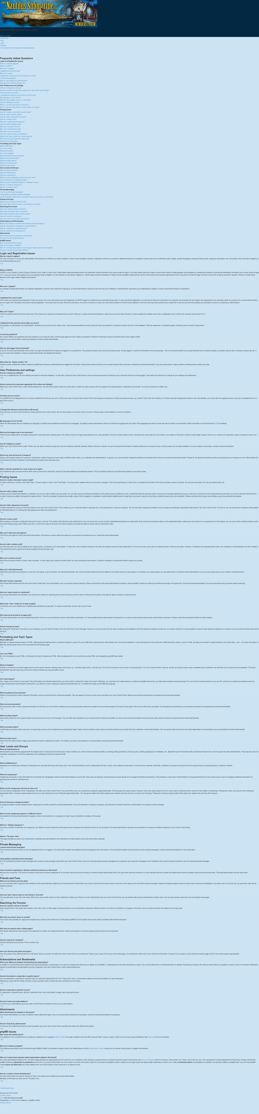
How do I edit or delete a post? (11, 114)
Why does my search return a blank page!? (15, 214)
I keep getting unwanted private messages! (15, 194)
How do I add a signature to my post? (13, 117)
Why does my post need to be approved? (14, 138)
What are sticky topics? (8, 160)
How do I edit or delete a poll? (10, 124)
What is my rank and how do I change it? (14, 105)
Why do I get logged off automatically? (13, 80)
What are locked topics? (8, 163)
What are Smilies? (6, 151)
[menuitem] (2, 40)
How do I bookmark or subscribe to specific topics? (18, 226)
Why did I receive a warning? (10, 131)
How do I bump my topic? (9, 141)
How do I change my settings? (11, 88)
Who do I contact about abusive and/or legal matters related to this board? (26, 248)
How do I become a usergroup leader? (13, 180)
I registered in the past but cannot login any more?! (18, 76)
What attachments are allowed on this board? (16, 235)
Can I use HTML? (6, 148)
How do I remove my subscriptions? (12, 231)
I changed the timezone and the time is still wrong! (18, 95)
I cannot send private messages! (11, 192)
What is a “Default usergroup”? (11, 185)
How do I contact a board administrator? (14, 250)
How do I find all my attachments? (12, 238)
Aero (1, 1098)
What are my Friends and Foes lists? (13, 201)
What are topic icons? (7, 165)
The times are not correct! (9, 92)
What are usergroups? (8, 175)
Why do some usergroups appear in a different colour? (19, 182)
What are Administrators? (9, 170)
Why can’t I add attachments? (10, 129)
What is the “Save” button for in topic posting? (16, 136)
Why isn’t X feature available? (10, 245)
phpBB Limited (59, 1037)
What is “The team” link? (8, 187)
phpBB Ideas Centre (96, 1048)
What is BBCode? (6, 146)
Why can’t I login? (6, 73)
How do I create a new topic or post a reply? (15, 112)
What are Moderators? (8, 172)
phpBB (216, 423)
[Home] (48, 13)
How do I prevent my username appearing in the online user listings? (24, 90)
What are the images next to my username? (15, 100)
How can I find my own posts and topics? (14, 218)
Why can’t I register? (7, 68)
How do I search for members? (11, 216)
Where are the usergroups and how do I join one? (17, 177)
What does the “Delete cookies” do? (13, 83)
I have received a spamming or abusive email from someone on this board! (26, 197)
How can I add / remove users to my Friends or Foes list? (20, 204)
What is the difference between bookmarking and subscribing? (22, 223)
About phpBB (152, 1037)
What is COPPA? (6, 66)
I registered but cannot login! (10, 71)
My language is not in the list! (10, 97)
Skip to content (5, 36)
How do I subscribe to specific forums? (14, 228)
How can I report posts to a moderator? (14, 134)
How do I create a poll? (8, 119)
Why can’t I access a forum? (10, 126)
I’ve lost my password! (8, 78)
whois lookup (147, 1060)
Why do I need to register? (9, 63)
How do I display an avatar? (10, 102)
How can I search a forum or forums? (13, 209)
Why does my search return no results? (14, 211)
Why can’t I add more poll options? (12, 122)
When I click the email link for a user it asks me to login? (20, 107)
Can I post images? (7, 153)
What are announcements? (9, 158)
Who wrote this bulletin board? (11, 243)
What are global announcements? (12, 155)
